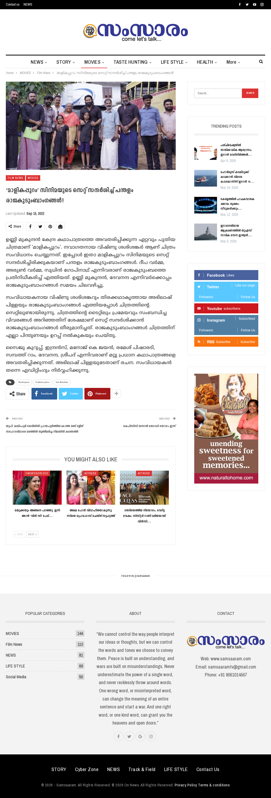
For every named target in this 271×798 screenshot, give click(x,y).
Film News (15, 178)
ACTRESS (90, 473)
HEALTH (205, 61)
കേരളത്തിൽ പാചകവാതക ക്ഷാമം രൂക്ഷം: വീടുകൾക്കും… (237, 204)
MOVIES (92, 61)
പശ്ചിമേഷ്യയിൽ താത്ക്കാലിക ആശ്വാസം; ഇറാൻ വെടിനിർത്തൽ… (236, 150)
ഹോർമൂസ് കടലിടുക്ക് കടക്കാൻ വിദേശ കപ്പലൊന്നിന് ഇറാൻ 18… (237, 177)
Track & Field (142, 769)
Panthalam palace (42, 382)
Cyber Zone (86, 769)
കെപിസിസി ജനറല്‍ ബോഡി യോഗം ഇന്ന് (149, 426)
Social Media (16, 677)
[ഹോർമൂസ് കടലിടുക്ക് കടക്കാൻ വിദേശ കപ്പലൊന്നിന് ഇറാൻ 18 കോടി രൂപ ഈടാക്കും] (205, 178)
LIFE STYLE (172, 61)
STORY (63, 61)
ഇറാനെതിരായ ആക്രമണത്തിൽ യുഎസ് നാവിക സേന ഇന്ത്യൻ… (236, 231)
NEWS (28, 4)
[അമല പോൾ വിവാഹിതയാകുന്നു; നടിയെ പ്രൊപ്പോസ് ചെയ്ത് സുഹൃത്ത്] (90, 488)
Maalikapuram (23, 382)
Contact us (13, 4)
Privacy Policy (186, 785)
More (232, 61)
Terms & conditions (214, 785)
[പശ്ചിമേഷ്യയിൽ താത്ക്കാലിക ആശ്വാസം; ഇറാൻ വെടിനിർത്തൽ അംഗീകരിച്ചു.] (205, 151)
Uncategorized (36, 473)
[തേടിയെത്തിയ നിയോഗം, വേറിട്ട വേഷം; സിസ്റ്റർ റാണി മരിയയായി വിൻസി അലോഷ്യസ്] (144, 488)
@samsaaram (142, 576)
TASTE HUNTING (131, 61)
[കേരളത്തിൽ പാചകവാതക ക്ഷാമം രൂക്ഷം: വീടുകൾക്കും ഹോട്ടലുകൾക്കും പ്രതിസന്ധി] (205, 205)
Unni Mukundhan (62, 382)
